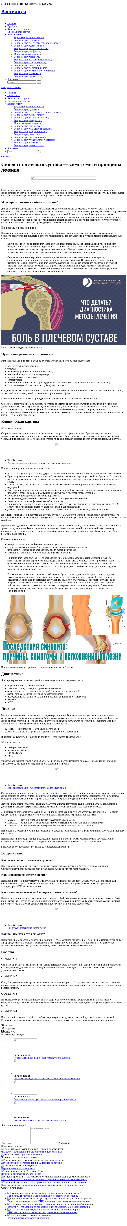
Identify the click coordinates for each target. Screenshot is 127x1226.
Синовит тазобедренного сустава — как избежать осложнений (47, 1078)
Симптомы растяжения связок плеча (26, 928)
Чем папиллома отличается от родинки (28, 1218)
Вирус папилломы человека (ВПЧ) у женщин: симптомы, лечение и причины (48, 1201)
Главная (11, 23)
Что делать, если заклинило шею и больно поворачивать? (31, 1151)
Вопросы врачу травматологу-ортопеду (34, 70)
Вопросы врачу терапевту (27, 73)
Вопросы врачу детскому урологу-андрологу (37, 43)
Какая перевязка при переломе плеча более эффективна (36, 788)
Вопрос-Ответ (14, 34)
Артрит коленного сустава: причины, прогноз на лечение (31, 1162)
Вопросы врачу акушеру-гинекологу (33, 59)
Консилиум (13, 11)
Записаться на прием (18, 29)
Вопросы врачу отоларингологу (30, 68)
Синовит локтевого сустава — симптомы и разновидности (45, 1099)
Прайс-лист (13, 26)
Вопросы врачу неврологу (28, 54)
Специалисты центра (18, 31)
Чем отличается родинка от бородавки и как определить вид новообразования (48, 1207)
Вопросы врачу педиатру (27, 56)
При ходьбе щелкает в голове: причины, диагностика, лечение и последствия (42, 1185)
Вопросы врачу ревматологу (29, 76)
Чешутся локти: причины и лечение (20, 1157)
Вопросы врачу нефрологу (28, 51)
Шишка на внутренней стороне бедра (21, 1174)
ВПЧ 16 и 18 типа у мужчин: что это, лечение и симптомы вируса (42, 1212)
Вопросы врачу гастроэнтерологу (31, 48)
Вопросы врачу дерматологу (29, 45)
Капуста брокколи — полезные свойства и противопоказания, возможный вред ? (44, 1179)
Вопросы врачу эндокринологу (30, 62)
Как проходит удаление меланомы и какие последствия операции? (42, 1195)
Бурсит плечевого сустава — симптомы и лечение (40, 1120)
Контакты (12, 79)
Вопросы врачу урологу (26, 40)
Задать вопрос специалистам (29, 37)
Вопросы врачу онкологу (27, 65)
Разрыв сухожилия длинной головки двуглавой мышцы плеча (40, 463)
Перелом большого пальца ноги (18, 1168)
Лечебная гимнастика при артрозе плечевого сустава (42, 1057)
